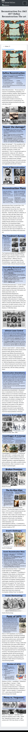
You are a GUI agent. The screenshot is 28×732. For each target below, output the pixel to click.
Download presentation (8, 49)
